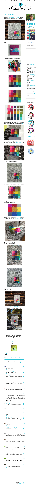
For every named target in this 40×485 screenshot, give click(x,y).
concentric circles (9, 357)
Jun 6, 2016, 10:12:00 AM (15, 427)
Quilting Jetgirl (6, 143)
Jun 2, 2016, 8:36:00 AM (13, 381)
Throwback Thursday (19, 357)
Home (5, 0)
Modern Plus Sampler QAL (14, 0)
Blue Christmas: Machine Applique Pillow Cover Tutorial (32, 85)
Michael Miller (12, 357)
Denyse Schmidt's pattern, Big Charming (14, 17)
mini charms (15, 357)
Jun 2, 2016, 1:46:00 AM (15, 366)
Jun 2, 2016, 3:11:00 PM (9, 403)
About (35, 0)
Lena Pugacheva (8, 452)
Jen (6, 403)
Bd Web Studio (22, 482)
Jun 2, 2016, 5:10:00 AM (11, 371)
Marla (6, 417)
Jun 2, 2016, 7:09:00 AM (10, 375)
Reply (6, 369)
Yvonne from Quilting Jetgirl (9, 366)
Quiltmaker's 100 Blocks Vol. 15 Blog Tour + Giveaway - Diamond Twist (32, 75)
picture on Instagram (7, 341)
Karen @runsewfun (8, 381)
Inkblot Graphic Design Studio (21, 483)
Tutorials (28, 0)
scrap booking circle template (18, 218)
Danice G (7, 371)
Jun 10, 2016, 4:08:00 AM (13, 452)
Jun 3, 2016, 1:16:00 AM (10, 417)
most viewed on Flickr (13, 341)
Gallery (22, 0)
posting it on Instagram (18, 142)
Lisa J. (6, 375)
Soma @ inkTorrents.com (9, 427)
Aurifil (6, 357)
